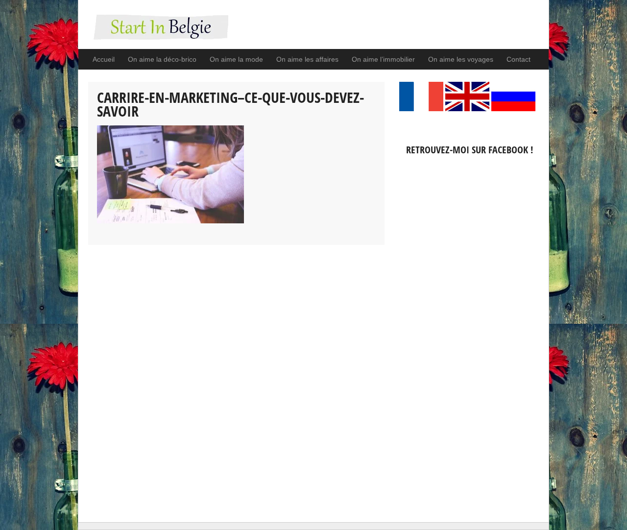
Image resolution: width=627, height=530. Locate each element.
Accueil (104, 59)
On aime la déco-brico (162, 59)
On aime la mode (236, 59)
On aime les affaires (307, 59)
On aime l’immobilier (383, 59)
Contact (518, 59)
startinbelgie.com (158, 32)
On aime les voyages (460, 59)
